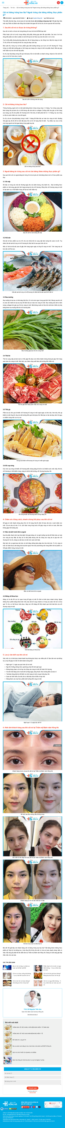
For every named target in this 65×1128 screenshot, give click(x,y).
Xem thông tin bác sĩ (32, 1014)
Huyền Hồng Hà (37, 18)
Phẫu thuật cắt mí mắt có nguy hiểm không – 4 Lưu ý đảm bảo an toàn (52, 968)
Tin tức (12, 7)
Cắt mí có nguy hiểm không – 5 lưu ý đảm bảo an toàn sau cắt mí (52, 983)
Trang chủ (6, 7)
